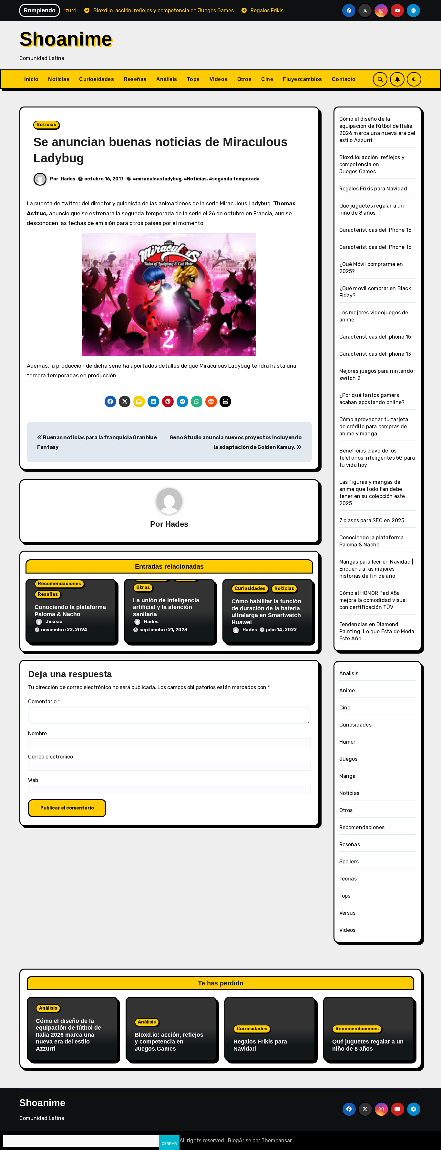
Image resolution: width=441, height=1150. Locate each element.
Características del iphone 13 (375, 354)
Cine (267, 79)
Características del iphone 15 (375, 337)
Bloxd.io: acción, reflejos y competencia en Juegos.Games (372, 164)
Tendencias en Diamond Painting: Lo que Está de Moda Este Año (377, 631)
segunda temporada (236, 179)
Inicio (31, 79)
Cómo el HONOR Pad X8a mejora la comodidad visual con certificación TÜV (373, 600)
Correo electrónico (50, 757)
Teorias (348, 879)
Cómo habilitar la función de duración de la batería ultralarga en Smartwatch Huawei (266, 612)
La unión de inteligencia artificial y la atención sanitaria (166, 607)
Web (33, 780)
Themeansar (277, 1140)
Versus (347, 913)
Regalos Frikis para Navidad (373, 189)
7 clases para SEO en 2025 (372, 520)
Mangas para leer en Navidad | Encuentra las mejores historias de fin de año (376, 569)
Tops (193, 79)
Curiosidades (96, 79)
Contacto (344, 79)
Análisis (166, 79)
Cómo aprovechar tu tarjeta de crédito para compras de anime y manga (373, 426)
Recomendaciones (59, 583)
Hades (68, 179)
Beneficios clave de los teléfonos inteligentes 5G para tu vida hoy (377, 458)
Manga (347, 776)
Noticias (58, 79)
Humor (347, 742)
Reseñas (135, 79)
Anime (347, 690)
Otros (244, 79)
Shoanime (65, 39)
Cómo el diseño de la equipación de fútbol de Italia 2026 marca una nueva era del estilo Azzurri (68, 1035)
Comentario (44, 701)
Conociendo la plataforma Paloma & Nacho (70, 610)
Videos (219, 79)
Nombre (37, 733)
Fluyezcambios (302, 79)
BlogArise (239, 1140)
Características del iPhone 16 (375, 230)
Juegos (348, 759)
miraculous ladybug (158, 179)
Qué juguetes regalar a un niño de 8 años (368, 1045)
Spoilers (349, 862)
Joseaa (54, 622)
